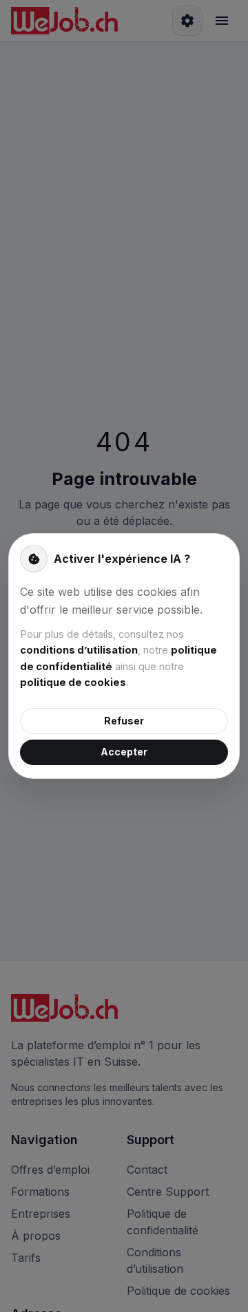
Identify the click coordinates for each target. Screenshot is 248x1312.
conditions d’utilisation (79, 650)
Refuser (124, 721)
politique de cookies (73, 682)
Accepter (124, 751)
